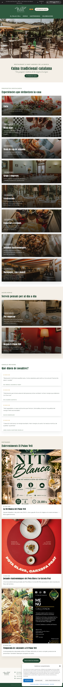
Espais (25, 16)
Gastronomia (35, 16)
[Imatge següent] (59, 38)
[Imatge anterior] (4, 38)
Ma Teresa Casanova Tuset (12, 384)
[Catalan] (30, 9)
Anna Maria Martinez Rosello (13, 430)
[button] (60, 666)
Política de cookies (34, 684)
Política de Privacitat (15, 684)
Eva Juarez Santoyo (10, 399)
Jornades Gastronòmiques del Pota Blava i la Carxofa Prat (27, 578)
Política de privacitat (44, 684)
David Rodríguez (9, 415)
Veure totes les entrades (31, 660)
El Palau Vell (15, 16)
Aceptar (28, 680)
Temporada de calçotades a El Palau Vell (20, 648)
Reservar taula (42, 9)
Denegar (38, 680)
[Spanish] (32, 9)
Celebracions (47, 16)
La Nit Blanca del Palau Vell (14, 509)
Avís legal (52, 684)
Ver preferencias (52, 680)
